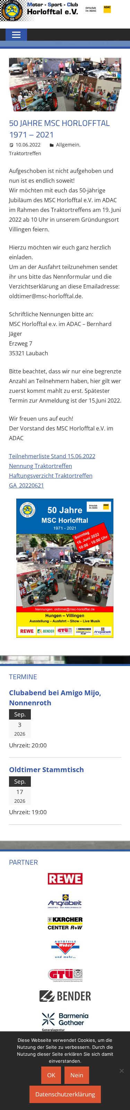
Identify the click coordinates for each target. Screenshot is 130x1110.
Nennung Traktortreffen (40, 466)
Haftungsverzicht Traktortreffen (51, 475)
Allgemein (67, 144)
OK (51, 1075)
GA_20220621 (26, 485)
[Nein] (121, 1070)
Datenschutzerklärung (65, 1094)
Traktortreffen (25, 153)
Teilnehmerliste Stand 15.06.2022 (52, 456)
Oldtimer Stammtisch (46, 769)
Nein (76, 1075)
